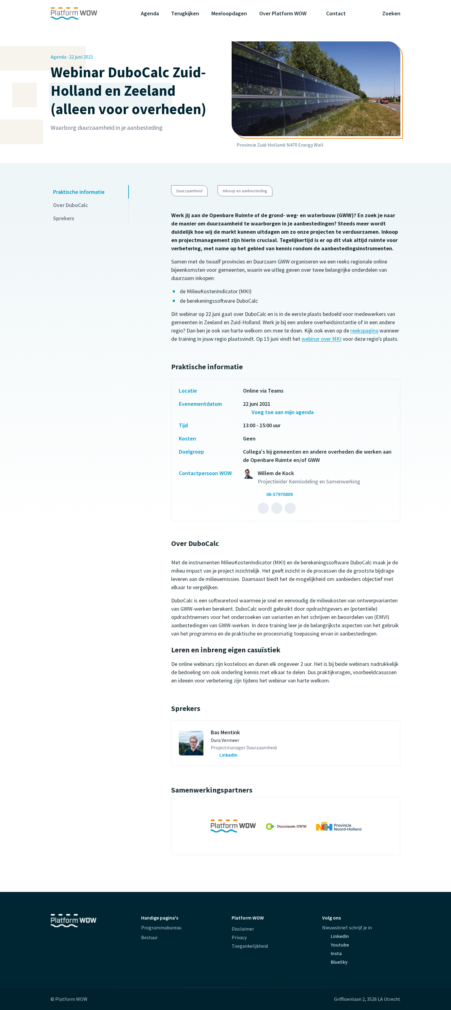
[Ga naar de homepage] (86, 13)
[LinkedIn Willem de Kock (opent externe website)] (263, 508)
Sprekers (63, 218)
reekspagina (364, 330)
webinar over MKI (321, 338)
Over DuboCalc (70, 205)
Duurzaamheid (189, 191)
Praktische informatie (79, 191)
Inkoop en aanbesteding (245, 191)
